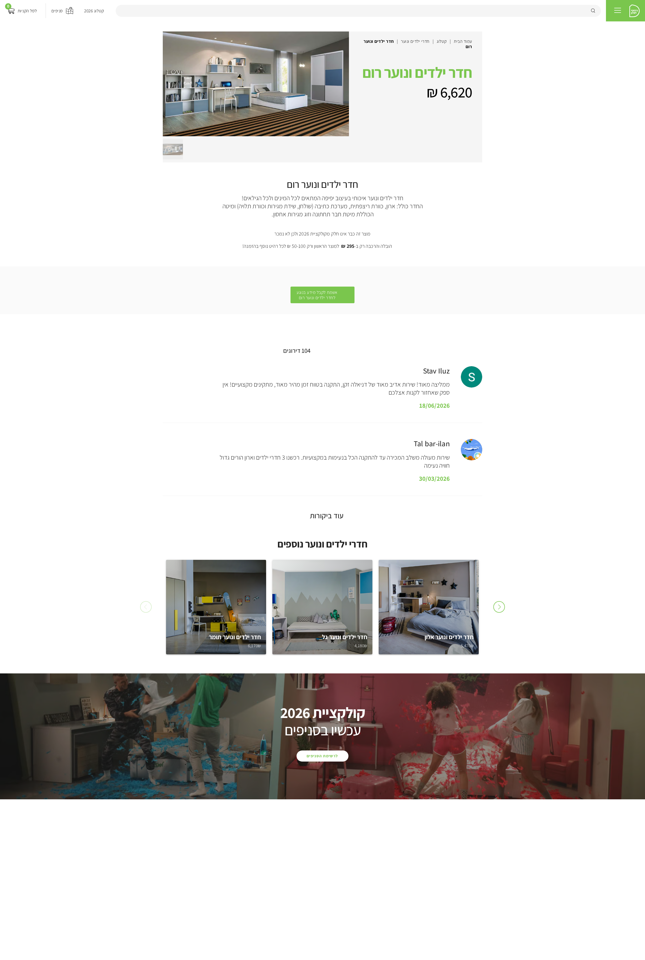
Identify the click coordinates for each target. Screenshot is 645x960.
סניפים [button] (57, 11)
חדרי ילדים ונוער (415, 41)
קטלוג (442, 41)
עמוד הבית (463, 41)
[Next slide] (499, 607)
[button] (617, 11)
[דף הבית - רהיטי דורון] (634, 10)
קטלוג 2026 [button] (94, 11)
